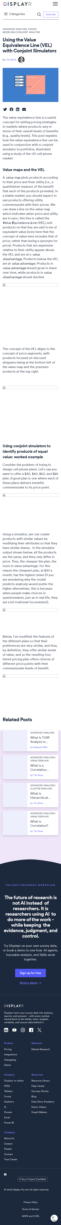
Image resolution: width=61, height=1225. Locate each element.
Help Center (38, 1086)
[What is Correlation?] (15, 823)
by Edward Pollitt (38, 747)
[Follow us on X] (40, 1030)
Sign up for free (30, 973)
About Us (9, 1138)
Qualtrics (9, 1101)
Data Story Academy (42, 1101)
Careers (8, 1143)
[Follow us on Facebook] (32, 1030)
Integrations (10, 1054)
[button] (5, 109)
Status (7, 1065)
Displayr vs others (14, 1080)
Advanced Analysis (15, 29)
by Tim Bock (36, 775)
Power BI (9, 1122)
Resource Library (40, 1080)
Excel (7, 1117)
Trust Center (10, 1159)
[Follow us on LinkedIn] (7, 1030)
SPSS (7, 1086)
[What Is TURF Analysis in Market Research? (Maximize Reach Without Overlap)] (15, 740)
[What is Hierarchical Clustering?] (15, 795)
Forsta (7, 1096)
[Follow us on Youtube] (15, 1030)
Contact (8, 1154)
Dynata (8, 1112)
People (8, 1148)
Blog (33, 1096)
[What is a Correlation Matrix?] (15, 767)
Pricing (8, 1049)
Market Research (40, 1049)
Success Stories (40, 1091)
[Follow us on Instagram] (24, 1030)
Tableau (8, 1091)
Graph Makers (39, 1112)
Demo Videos (38, 1107)
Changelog (10, 1059)
